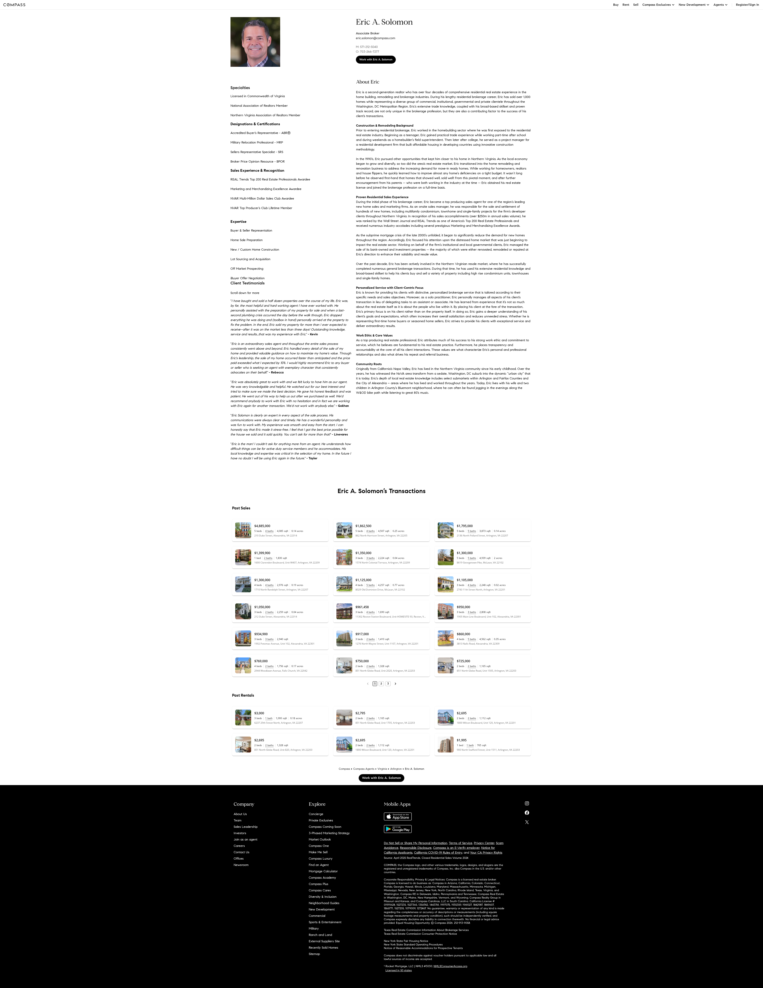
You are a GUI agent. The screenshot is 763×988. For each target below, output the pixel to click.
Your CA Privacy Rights (486, 852)
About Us (240, 814)
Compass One (319, 846)
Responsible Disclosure (416, 848)
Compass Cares (320, 890)
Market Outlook (320, 839)
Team (237, 820)
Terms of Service (460, 843)
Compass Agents (363, 769)
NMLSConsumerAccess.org (450, 966)
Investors (240, 833)
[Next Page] (395, 683)
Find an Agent (319, 865)
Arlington (396, 769)
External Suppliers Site (324, 941)
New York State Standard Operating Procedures (413, 944)
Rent (626, 5)
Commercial (317, 916)
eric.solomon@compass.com (375, 38)
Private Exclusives (321, 820)
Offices (239, 858)
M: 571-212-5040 (367, 47)
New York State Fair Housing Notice (406, 941)
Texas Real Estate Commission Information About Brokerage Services (426, 930)
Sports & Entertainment (325, 922)
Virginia (382, 769)
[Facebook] (527, 811)
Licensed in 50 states (398, 970)
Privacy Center (484, 843)
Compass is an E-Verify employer (456, 848)
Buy (616, 5)
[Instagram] (527, 802)
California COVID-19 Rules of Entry (438, 852)
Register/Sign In (747, 5)
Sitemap (314, 954)
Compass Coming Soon (325, 827)
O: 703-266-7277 (367, 51)
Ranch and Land (320, 935)
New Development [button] (692, 5)
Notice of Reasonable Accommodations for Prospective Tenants (423, 948)
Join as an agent (245, 839)
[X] (527, 821)
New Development (322, 909)
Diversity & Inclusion (323, 897)
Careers (239, 846)
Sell (635, 5)
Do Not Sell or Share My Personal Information (415, 843)
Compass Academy (322, 877)
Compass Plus (318, 884)
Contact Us (241, 852)
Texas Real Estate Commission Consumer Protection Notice (420, 934)
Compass (344, 769)
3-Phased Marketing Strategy (329, 833)
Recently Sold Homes (323, 947)
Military (314, 928)
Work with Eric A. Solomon (375, 59)
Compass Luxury (320, 858)
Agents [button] (719, 5)
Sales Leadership (246, 827)
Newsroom (241, 865)
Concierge (316, 814)
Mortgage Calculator (323, 871)
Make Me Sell (318, 852)
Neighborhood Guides (324, 903)
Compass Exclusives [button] (656, 5)
